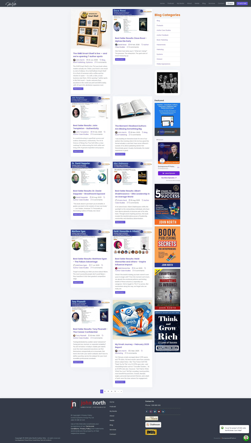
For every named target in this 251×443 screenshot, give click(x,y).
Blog (204, 3)
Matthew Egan (81, 265)
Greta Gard (122, 200)
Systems (89, 62)
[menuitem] (162, 3)
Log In (231, 3)
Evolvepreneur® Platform (229, 438)
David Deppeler (81, 197)
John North (80, 60)
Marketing (119, 353)
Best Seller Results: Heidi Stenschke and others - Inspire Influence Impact (130, 261)
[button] (158, 82)
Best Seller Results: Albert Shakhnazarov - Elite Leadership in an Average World (132, 193)
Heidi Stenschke (123, 268)
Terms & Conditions (45, 440)
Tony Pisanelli (81, 335)
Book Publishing (79, 62)
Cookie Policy (36, 440)
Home (162, 3)
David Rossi (122, 45)
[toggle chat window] (246, 438)
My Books (180, 3)
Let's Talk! (242, 3)
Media (197, 3)
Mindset (159, 59)
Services (212, 3)
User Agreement (19, 440)
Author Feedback (162, 35)
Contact (221, 3)
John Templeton (82, 132)
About (189, 3)
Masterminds (161, 45)
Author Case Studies (81, 134)
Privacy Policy (85, 429)
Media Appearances (163, 64)
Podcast (171, 3)
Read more (77, 88)
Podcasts (160, 25)
